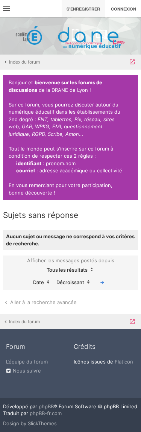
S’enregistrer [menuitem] (83, 9)
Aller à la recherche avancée (43, 302)
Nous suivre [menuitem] (27, 371)
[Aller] (102, 282)
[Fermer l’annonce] (131, 82)
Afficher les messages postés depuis (70, 265)
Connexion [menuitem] (123, 9)
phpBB (46, 406)
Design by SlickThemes (30, 423)
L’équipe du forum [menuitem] (27, 362)
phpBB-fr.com (46, 413)
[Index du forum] (70, 36)
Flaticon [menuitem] (124, 362)
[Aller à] (132, 62)
